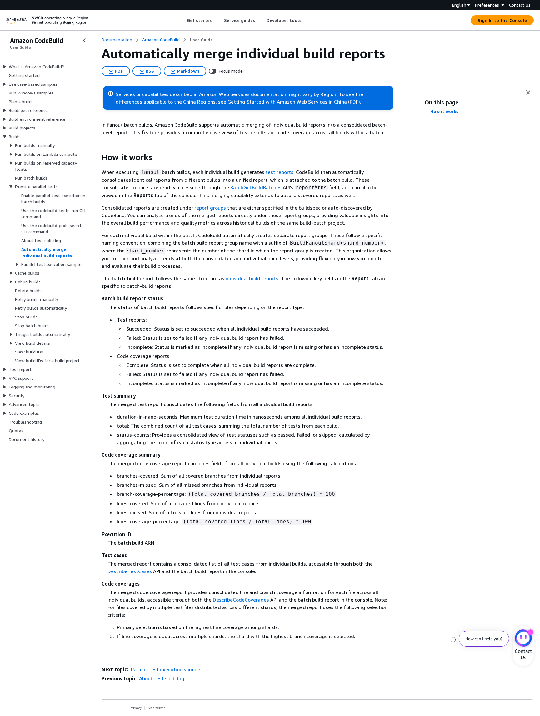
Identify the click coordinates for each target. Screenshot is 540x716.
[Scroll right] (306, 20)
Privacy (136, 707)
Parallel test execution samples (166, 669)
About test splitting (161, 678)
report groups (210, 208)
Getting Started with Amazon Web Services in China (287, 102)
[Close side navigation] (84, 40)
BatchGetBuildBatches (256, 187)
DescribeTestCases (130, 571)
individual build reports (252, 278)
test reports (279, 172)
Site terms (157, 707)
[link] (201, 40)
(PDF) (354, 102)
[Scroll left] (182, 20)
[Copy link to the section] (96, 157)
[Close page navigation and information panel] (528, 93)
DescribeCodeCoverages (241, 600)
